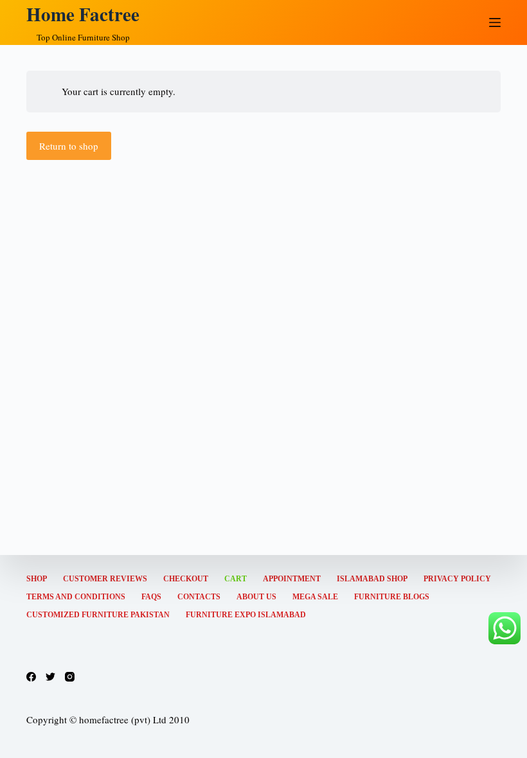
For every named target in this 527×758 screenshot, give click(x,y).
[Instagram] (70, 677)
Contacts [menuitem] (198, 596)
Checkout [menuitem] (185, 578)
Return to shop (68, 145)
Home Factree (82, 14)
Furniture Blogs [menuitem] (391, 596)
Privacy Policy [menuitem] (457, 578)
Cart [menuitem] (235, 578)
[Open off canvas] (495, 22)
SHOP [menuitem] (36, 578)
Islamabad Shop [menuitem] (372, 578)
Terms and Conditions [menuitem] (75, 596)
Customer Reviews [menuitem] (105, 578)
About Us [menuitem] (256, 596)
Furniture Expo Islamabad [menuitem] (246, 614)
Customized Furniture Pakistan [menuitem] (98, 614)
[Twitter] (50, 677)
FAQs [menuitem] (151, 596)
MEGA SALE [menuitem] (315, 596)
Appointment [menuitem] (292, 578)
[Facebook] (31, 677)
